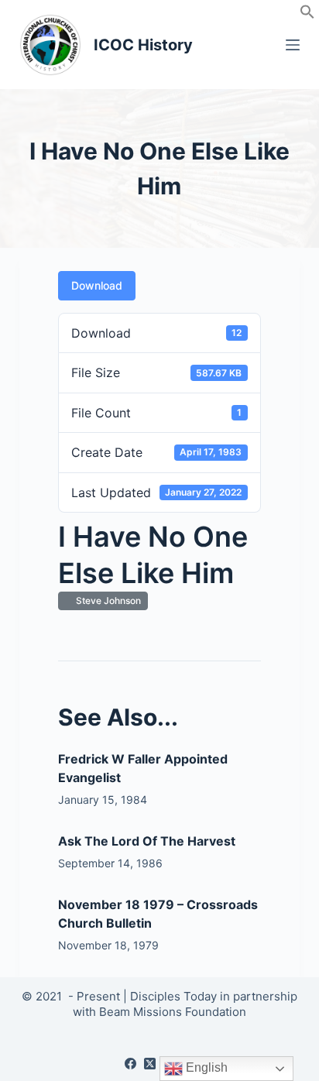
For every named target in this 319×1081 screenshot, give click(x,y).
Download (96, 285)
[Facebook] (130, 1063)
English (205, 1067)
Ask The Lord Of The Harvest (146, 841)
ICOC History (143, 45)
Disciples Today (173, 996)
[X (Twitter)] (150, 1063)
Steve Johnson (106, 600)
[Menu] (293, 45)
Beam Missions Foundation (172, 1011)
